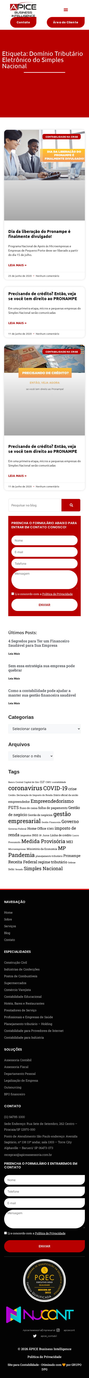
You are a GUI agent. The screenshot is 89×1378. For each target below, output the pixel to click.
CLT (42, 782)
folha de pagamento (52, 808)
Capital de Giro (31, 782)
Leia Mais (14, 653)
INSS (35, 835)
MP (62, 848)
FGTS (13, 807)
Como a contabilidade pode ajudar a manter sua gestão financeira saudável (42, 693)
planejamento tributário (49, 856)
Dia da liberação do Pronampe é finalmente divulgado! (39, 234)
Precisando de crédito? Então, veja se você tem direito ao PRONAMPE (42, 296)
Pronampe (72, 855)
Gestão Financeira (51, 822)
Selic (11, 869)
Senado (19, 869)
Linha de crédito (61, 835)
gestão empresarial (39, 817)
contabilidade (59, 782)
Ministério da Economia (42, 849)
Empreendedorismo (52, 801)
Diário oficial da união (65, 795)
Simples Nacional (43, 868)
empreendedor (19, 801)
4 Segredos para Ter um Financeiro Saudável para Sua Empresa (38, 643)
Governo (70, 821)
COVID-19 (55, 788)
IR (40, 835)
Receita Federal (22, 861)
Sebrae (72, 862)
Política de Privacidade (44, 1357)
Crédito (12, 795)
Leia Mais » (17, 265)
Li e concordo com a (44, 594)
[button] (65, 9)
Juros (45, 835)
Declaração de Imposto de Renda (35, 795)
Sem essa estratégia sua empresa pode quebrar (41, 668)
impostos (25, 835)
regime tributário (52, 861)
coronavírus (25, 788)
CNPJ (48, 782)
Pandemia (21, 854)
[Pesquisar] (70, 505)
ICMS (50, 828)
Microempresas (17, 849)
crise (72, 788)
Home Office (36, 828)
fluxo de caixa (28, 808)
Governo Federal (17, 828)
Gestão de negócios (40, 815)
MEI (69, 841)
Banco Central (15, 782)
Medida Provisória (43, 841)
